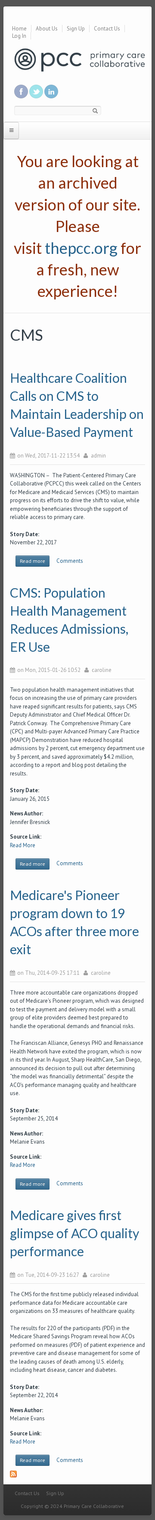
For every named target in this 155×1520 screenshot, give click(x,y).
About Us (47, 28)
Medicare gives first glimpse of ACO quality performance (74, 1233)
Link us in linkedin (51, 91)
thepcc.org (81, 247)
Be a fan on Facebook (21, 91)
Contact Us (107, 28)
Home (19, 28)
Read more (35, 562)
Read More (22, 845)
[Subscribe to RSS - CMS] (77, 1477)
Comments (69, 561)
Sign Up (76, 28)
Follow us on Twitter (36, 91)
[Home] (79, 59)
